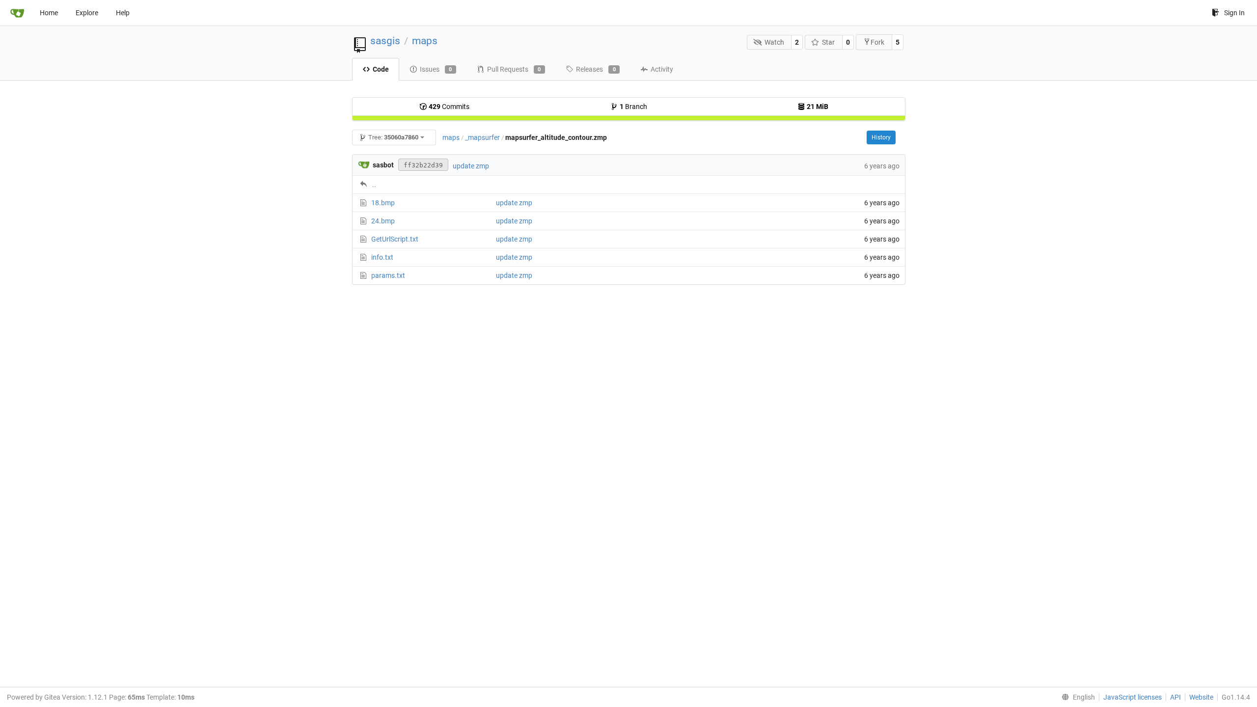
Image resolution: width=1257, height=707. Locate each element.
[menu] (1076, 697)
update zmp (471, 166)
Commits (449, 106)
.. (374, 185)
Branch (633, 106)
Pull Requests (514, 69)
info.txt (382, 257)
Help (123, 13)
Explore (87, 13)
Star (828, 42)
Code (381, 69)
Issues (436, 69)
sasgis (385, 41)
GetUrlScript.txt (394, 239)
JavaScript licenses (1132, 697)
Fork (877, 42)
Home (49, 13)
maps (424, 41)
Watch (774, 42)
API (1175, 697)
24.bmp (383, 221)
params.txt (388, 275)
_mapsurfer (482, 137)
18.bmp (383, 203)
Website (1201, 697)
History (881, 137)
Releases (596, 69)
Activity (662, 69)
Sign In (1234, 13)
